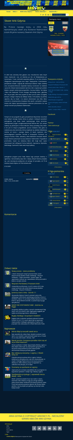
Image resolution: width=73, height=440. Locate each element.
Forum (8, 11)
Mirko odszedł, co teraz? (54, 107)
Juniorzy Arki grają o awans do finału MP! (57, 103)
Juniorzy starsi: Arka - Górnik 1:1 (24, 292)
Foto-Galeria (9, 430)
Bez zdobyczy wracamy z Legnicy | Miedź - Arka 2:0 (28, 354)
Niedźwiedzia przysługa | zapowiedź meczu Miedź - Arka (28, 375)
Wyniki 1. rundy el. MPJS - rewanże (57, 109)
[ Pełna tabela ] (58, 167)
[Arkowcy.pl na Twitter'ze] (43, 15)
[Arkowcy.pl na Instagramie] (45, 15)
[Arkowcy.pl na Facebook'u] (41, 15)
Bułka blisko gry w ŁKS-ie (54, 97)
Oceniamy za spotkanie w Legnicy (24, 367)
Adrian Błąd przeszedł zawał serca (25, 331)
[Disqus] (25, 240)
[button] (67, 15)
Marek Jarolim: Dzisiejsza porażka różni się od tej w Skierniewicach (29, 341)
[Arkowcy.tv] (48, 15)
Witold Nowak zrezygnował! (55, 100)
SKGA (7, 426)
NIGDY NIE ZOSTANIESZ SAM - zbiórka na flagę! (27, 306)
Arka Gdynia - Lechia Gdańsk (58, 51)
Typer (7, 432)
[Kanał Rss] (51, 15)
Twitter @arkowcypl (53, 125)
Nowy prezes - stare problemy (23, 271)
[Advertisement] (25, 51)
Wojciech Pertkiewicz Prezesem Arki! (26, 284)
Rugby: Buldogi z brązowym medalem (26, 316)
